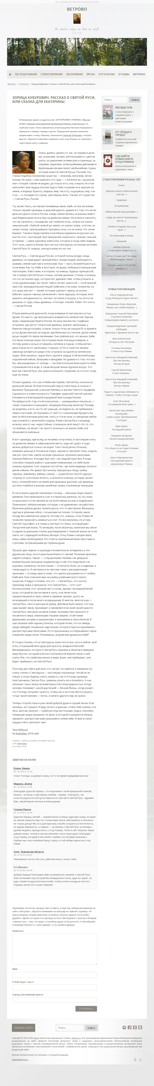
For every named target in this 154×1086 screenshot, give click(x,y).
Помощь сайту (23, 1027)
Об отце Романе (26, 74)
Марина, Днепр (23, 783)
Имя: (15, 969)
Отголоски (107, 74)
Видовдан (21, 733)
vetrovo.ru (76, 1038)
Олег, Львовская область (29, 851)
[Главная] (10, 74)
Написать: (18, 930)
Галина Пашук (22, 809)
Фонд (36, 1038)
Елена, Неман (22, 768)
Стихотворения (52, 74)
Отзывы (123, 74)
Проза (90, 74)
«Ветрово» (22, 743)
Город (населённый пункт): (28, 994)
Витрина (139, 74)
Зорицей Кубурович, (73, 135)
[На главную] (77, 2)
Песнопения (74, 74)
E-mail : (23, 981)
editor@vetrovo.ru (20, 1059)
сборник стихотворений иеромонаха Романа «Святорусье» (56, 124)
